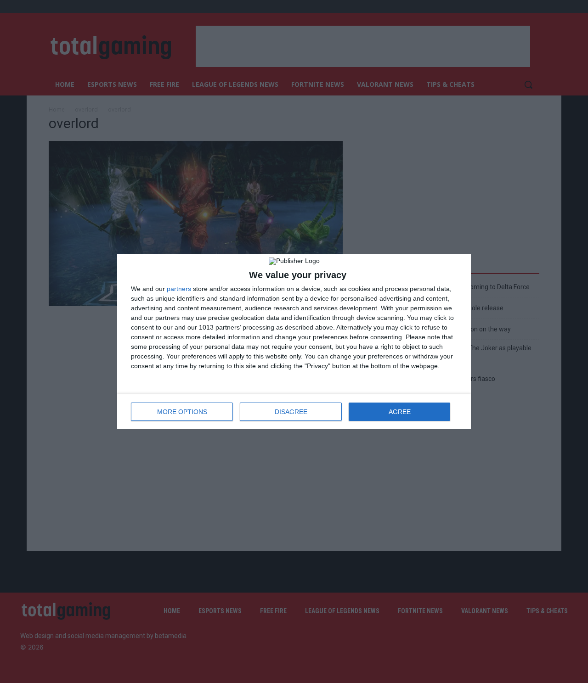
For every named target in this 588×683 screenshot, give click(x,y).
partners (179, 289)
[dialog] (294, 341)
